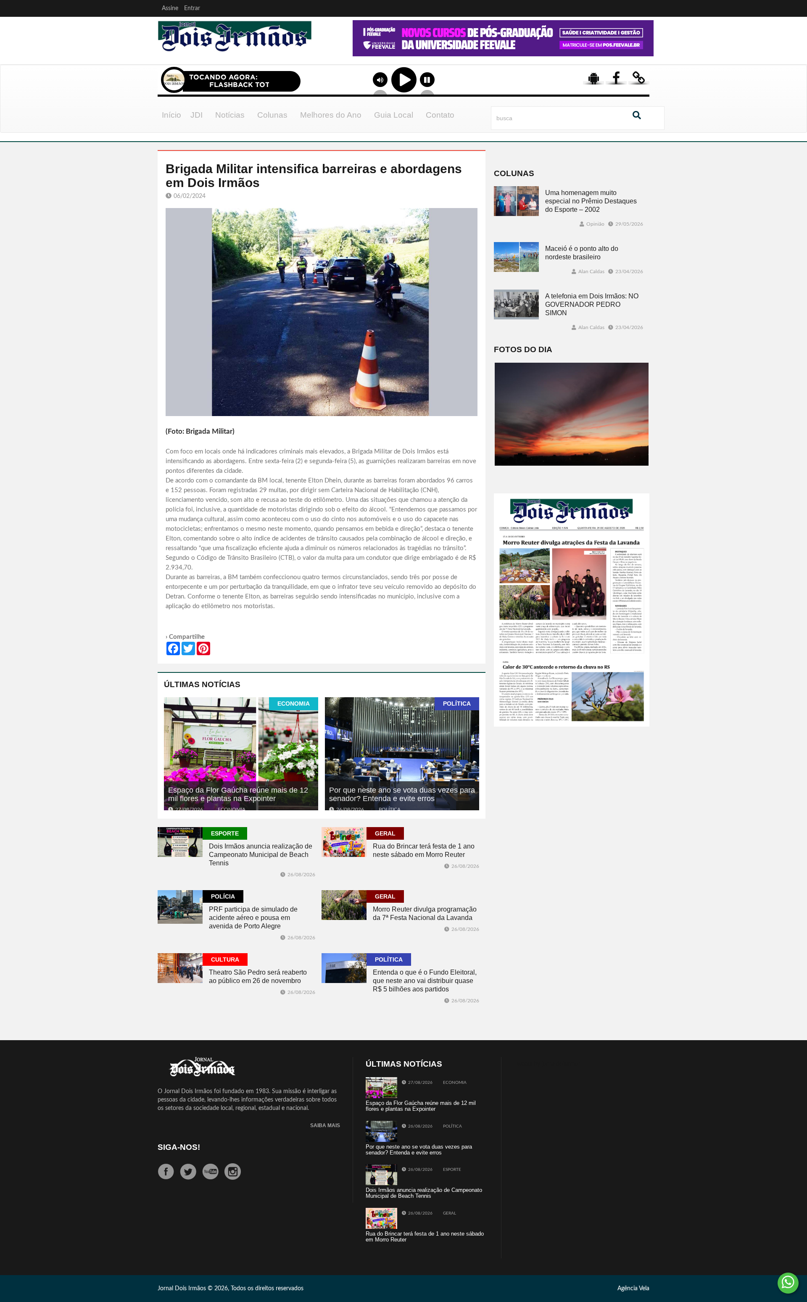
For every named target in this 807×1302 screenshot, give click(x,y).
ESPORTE (225, 833)
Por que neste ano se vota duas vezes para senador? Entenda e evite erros (402, 794)
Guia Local (393, 115)
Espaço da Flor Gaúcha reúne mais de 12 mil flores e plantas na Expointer (238, 794)
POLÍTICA (457, 703)
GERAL (385, 833)
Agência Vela (633, 1288)
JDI (196, 115)
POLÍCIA (223, 896)
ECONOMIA (293, 703)
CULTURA (225, 959)
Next (645, 50)
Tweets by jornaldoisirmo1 (548, 1064)
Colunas (272, 115)
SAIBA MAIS (325, 1125)
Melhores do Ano (330, 115)
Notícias (230, 115)
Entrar (192, 8)
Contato (440, 115)
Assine (170, 8)
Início (171, 115)
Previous (328, 50)
